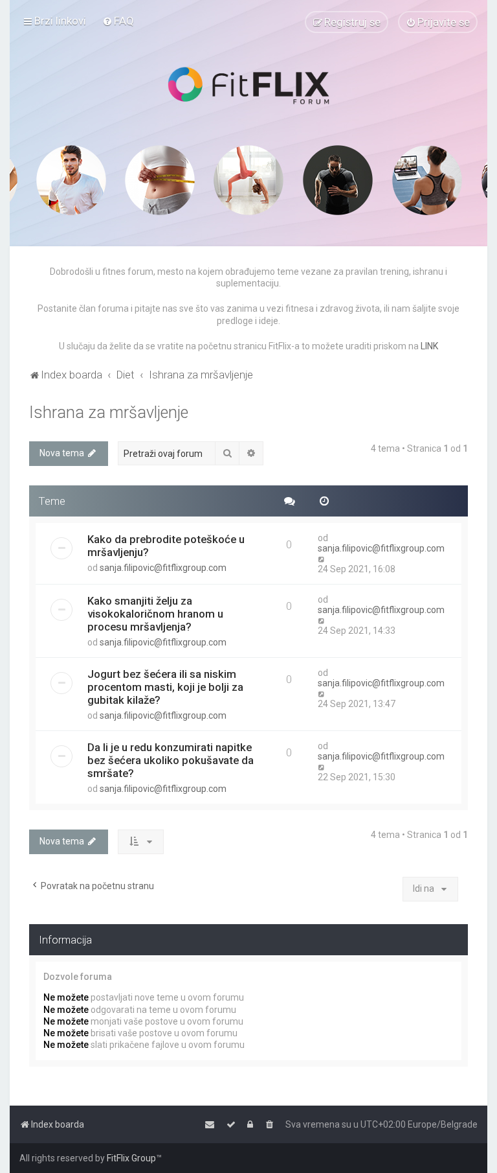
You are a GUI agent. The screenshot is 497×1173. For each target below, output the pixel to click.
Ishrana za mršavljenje (108, 412)
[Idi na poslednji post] (322, 558)
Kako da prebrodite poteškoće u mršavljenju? (166, 546)
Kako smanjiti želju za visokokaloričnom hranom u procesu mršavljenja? (155, 613)
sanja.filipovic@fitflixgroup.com (163, 568)
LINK (429, 346)
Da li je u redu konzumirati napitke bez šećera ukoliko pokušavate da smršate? (170, 760)
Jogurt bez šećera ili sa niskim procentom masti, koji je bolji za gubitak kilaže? (165, 687)
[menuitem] (118, 20)
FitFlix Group (131, 1158)
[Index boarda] (248, 85)
